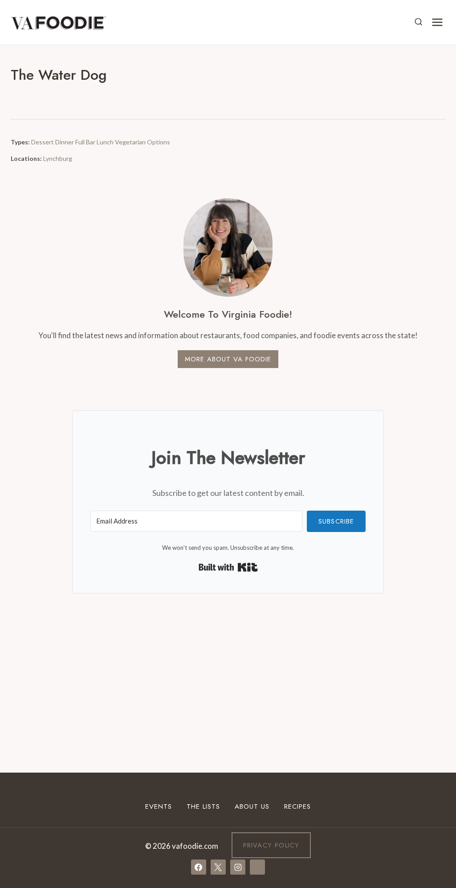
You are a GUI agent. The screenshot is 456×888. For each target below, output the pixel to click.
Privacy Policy (271, 845)
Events (158, 806)
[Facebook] (198, 867)
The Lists (203, 806)
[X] (218, 867)
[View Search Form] (418, 22)
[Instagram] (237, 867)
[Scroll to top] (433, 771)
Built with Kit (228, 567)
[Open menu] (437, 22)
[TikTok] (257, 867)
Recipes (297, 806)
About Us (252, 806)
